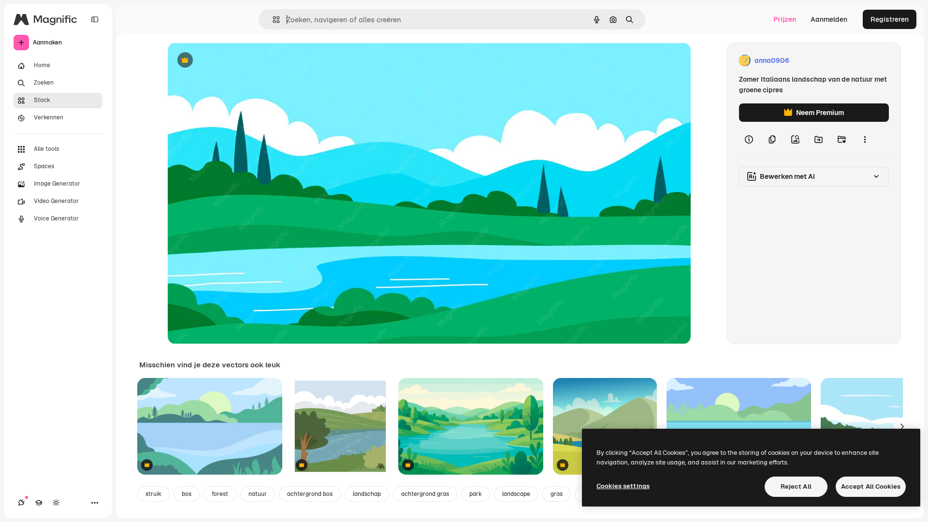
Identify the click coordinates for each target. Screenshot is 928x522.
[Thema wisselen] (56, 502)
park (475, 494)
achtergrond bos (310, 494)
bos (186, 494)
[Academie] (38, 502)
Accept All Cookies (870, 486)
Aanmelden (829, 19)
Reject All (796, 486)
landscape (516, 494)
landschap (367, 494)
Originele (231, 60)
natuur (257, 494)
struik (153, 494)
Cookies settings (623, 486)
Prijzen (784, 19)
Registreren (889, 19)
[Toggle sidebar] (94, 19)
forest (220, 494)
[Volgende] (902, 426)
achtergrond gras (425, 494)
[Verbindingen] (21, 502)
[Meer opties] (864, 139)
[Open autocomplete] (272, 19)
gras (557, 494)
